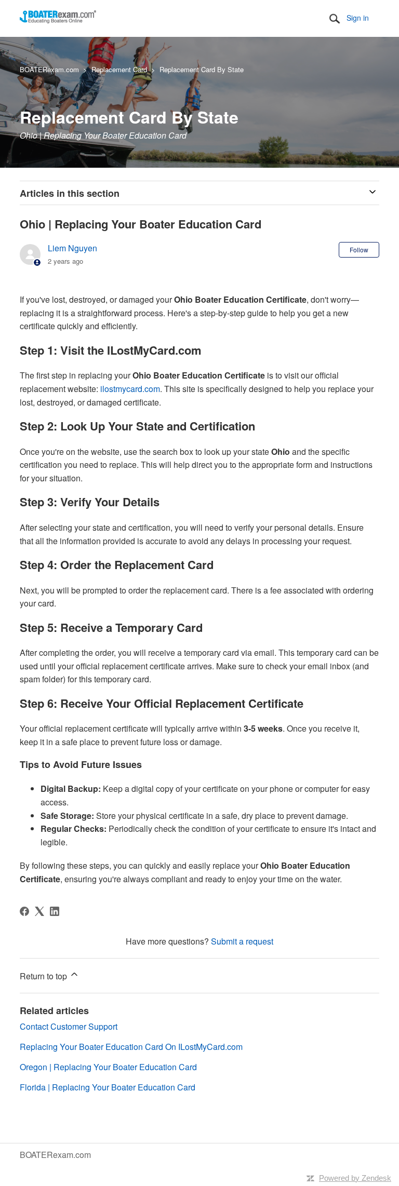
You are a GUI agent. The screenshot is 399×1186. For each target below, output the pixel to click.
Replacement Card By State (201, 69)
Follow (359, 249)
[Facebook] (24, 911)
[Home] (58, 20)
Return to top (44, 976)
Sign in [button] (358, 17)
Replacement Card (119, 69)
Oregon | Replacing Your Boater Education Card (108, 1067)
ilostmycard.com (130, 389)
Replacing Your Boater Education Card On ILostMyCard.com (131, 1047)
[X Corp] (39, 911)
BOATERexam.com (49, 69)
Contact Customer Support (68, 1026)
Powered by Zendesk (355, 1178)
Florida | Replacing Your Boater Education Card (107, 1087)
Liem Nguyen (72, 248)
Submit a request (242, 941)
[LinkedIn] (54, 911)
